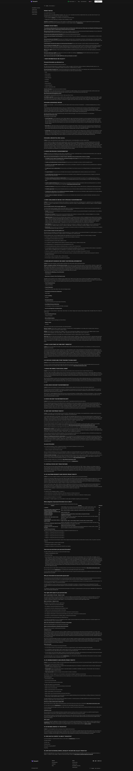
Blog (79, 1)
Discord (93, 761)
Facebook (95, 761)
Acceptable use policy (36, 7)
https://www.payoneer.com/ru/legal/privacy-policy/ (52, 93)
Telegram (100, 761)
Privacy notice (34, 12)
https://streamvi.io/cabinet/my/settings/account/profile (83, 754)
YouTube (99, 761)
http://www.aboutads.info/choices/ (79, 457)
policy (74, 767)
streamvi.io (53, 17)
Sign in (98, 1)
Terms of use (34, 9)
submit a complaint (88, 723)
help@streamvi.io (80, 22)
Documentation (83, 1)
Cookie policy (34, 14)
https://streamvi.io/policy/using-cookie (50, 114)
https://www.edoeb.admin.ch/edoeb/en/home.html (88, 426)
